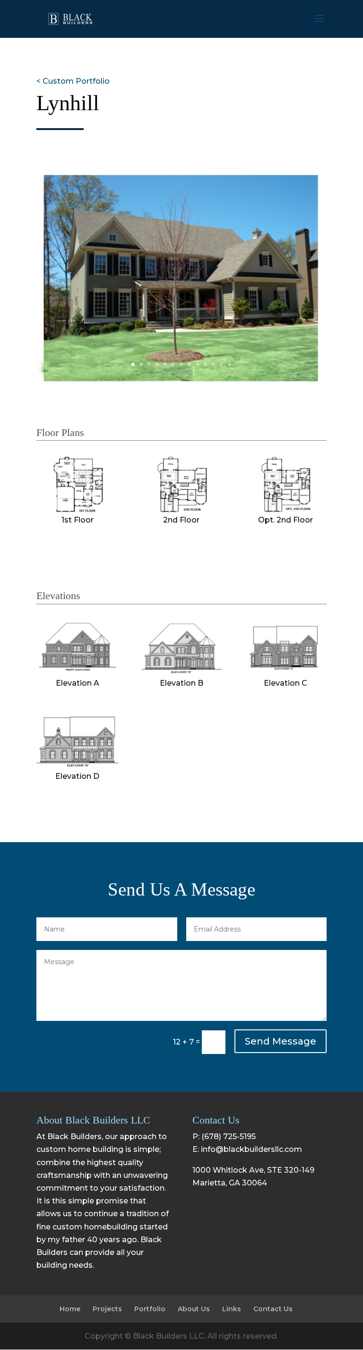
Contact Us (273, 1309)
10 (205, 364)
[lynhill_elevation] (181, 382)
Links (231, 1309)
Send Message (280, 1041)
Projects (107, 1309)
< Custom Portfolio (73, 81)
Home (70, 1309)
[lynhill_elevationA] (77, 674)
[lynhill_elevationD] (77, 767)
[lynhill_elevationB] (181, 674)
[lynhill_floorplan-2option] (285, 510)
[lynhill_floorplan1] (77, 510)
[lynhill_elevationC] (285, 674)
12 (221, 364)
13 (229, 364)
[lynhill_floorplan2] (181, 510)
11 (213, 364)
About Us (194, 1309)
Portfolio (149, 1309)
